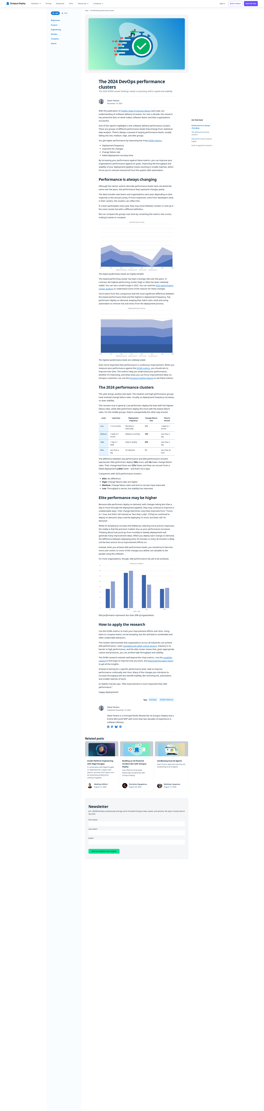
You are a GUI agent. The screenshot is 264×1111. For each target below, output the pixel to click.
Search (54, 43)
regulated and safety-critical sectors (140, 646)
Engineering (56, 29)
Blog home (55, 20)
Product (54, 25)
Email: (90, 838)
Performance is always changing (201, 126)
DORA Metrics (166, 699)
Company (55, 39)
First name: (92, 820)
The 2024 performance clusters (200, 133)
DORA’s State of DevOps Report (136, 110)
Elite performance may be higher (202, 140)
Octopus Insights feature (141, 378)
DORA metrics (155, 140)
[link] (101, 766)
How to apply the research (202, 145)
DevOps (153, 699)
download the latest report (160, 660)
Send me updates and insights (104, 851)
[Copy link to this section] (158, 179)
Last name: (92, 829)
